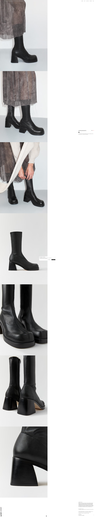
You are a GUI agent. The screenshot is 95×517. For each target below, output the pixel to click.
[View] (24, 35)
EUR (52, 259)
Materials (80, 514)
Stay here (49, 259)
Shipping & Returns (81, 515)
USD (54, 259)
